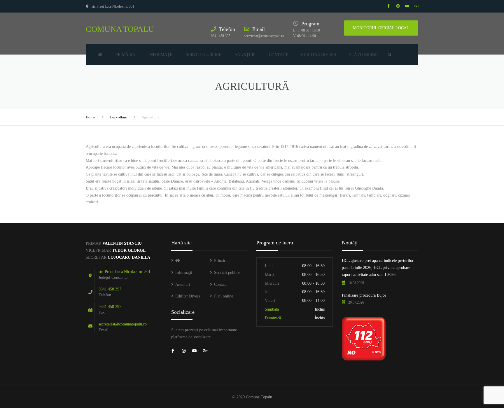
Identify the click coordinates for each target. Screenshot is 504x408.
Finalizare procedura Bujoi (364, 295)
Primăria (125, 54)
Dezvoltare (118, 117)
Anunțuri (245, 54)
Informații (160, 54)
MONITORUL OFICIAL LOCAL (381, 28)
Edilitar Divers (318, 54)
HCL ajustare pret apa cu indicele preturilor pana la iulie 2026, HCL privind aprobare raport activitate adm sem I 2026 (378, 267)
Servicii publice (203, 54)
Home (90, 117)
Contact (278, 54)
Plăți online (363, 54)
